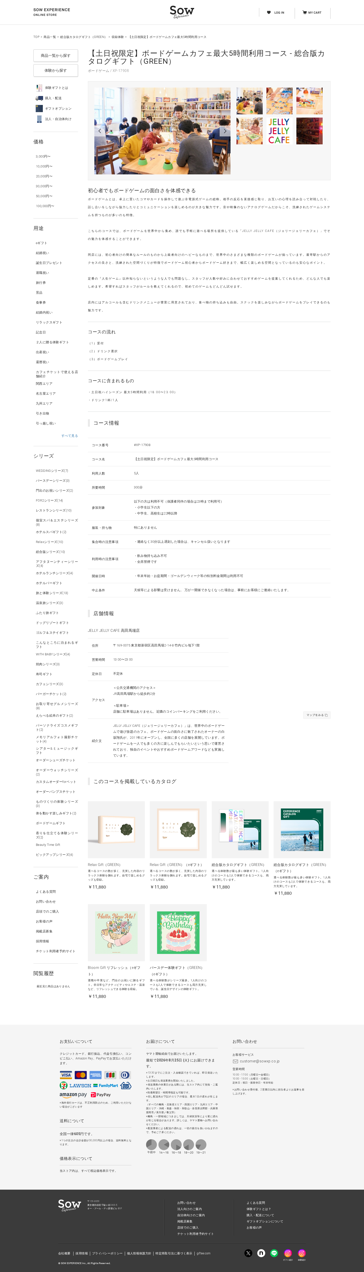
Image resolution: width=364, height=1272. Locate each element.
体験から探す (56, 70)
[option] (162, 131)
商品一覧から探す (56, 55)
